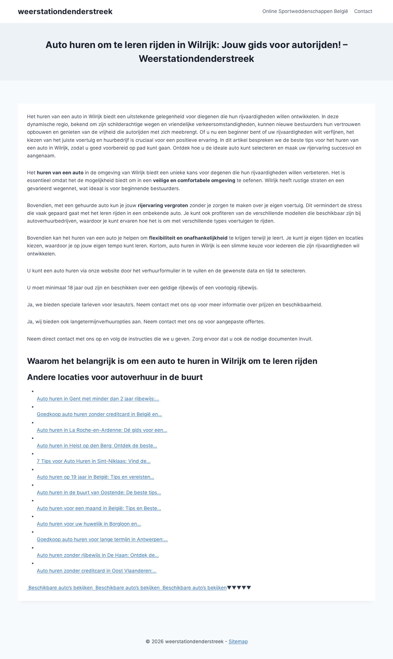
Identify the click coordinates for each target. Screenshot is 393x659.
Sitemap (238, 641)
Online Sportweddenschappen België (305, 11)
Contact (363, 11)
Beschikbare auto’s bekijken (60, 588)
